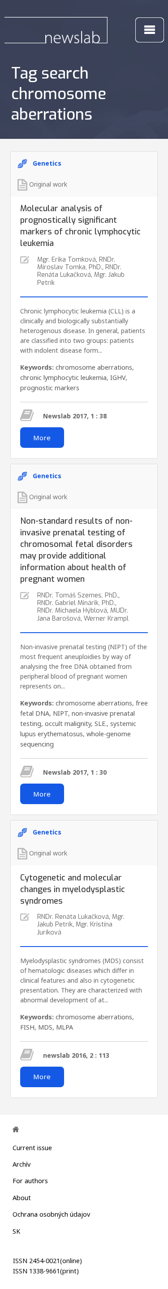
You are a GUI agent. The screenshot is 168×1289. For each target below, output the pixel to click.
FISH (27, 1027)
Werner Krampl (106, 618)
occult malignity (68, 723)
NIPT (60, 713)
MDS (45, 1027)
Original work (48, 184)
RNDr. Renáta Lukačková (79, 271)
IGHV (117, 377)
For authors (30, 1180)
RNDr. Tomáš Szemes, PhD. (77, 595)
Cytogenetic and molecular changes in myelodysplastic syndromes (72, 889)
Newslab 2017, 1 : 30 (75, 772)
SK (16, 1231)
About (22, 1197)
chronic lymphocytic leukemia (63, 377)
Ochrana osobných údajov (51, 1214)
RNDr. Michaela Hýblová (72, 610)
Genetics (47, 163)
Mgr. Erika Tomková (66, 259)
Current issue (32, 1147)
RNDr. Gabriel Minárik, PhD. (76, 603)
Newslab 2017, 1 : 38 (75, 416)
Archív (21, 1164)
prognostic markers (49, 388)
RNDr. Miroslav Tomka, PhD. (76, 263)
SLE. (101, 723)
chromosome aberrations (94, 367)
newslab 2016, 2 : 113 (76, 1055)
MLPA (64, 1027)
